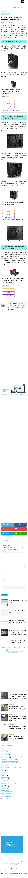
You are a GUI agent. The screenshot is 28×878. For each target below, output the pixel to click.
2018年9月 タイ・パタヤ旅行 (9, 759)
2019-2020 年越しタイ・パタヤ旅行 (10, 761)
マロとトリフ (14, 5)
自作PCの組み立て (6, 791)
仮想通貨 (3, 778)
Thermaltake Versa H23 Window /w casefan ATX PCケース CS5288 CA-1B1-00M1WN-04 (13, 91)
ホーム (5, 861)
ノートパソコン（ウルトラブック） (10, 767)
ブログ (3, 540)
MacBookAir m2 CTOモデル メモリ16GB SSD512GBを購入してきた (17, 718)
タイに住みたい (5, 757)
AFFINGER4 (13, 875)
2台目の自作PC (5, 788)
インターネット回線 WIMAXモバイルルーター (12, 756)
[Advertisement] (14, 332)
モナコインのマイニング (7, 781)
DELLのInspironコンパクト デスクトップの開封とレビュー (17, 738)
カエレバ (7, 96)
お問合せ (15, 864)
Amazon (8, 100)
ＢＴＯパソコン (5, 798)
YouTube (3, 750)
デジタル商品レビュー (7, 765)
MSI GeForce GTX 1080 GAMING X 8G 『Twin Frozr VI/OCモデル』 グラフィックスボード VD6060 (14, 280)
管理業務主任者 (5, 794)
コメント (5, 551)
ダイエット (4, 764)
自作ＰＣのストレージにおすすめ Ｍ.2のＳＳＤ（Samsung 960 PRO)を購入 (17, 632)
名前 (4, 569)
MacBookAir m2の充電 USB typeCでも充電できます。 (17, 708)
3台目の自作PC (5, 790)
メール (5, 574)
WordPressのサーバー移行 (14, 863)
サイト (4, 580)
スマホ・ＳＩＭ (5, 754)
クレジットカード (5, 753)
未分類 (3, 785)
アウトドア (4, 772)
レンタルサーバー (5, 777)
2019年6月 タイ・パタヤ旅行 (9, 762)
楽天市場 (8, 103)
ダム (3, 773)
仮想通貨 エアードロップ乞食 (9, 783)
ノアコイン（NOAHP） (7, 780)
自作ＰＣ (7, 540)
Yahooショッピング (8, 106)
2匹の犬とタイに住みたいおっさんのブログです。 (14, 870)
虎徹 (6, 183)
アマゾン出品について (7, 751)
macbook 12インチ (6, 768)
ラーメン (4, 775)
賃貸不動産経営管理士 (7, 793)
